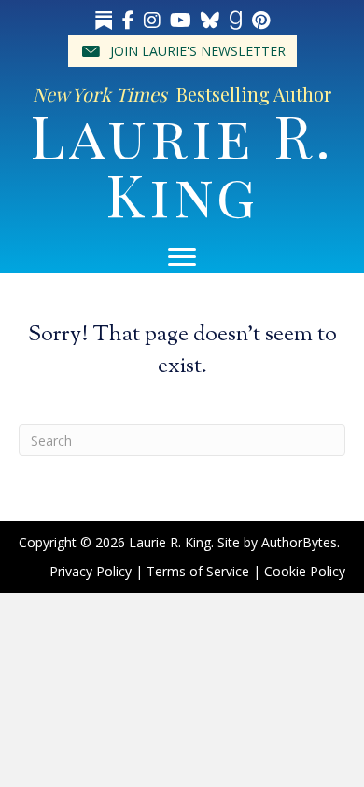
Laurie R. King (182, 163)
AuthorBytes (299, 542)
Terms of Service (198, 571)
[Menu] (182, 257)
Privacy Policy (90, 571)
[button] (182, 51)
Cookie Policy (304, 571)
